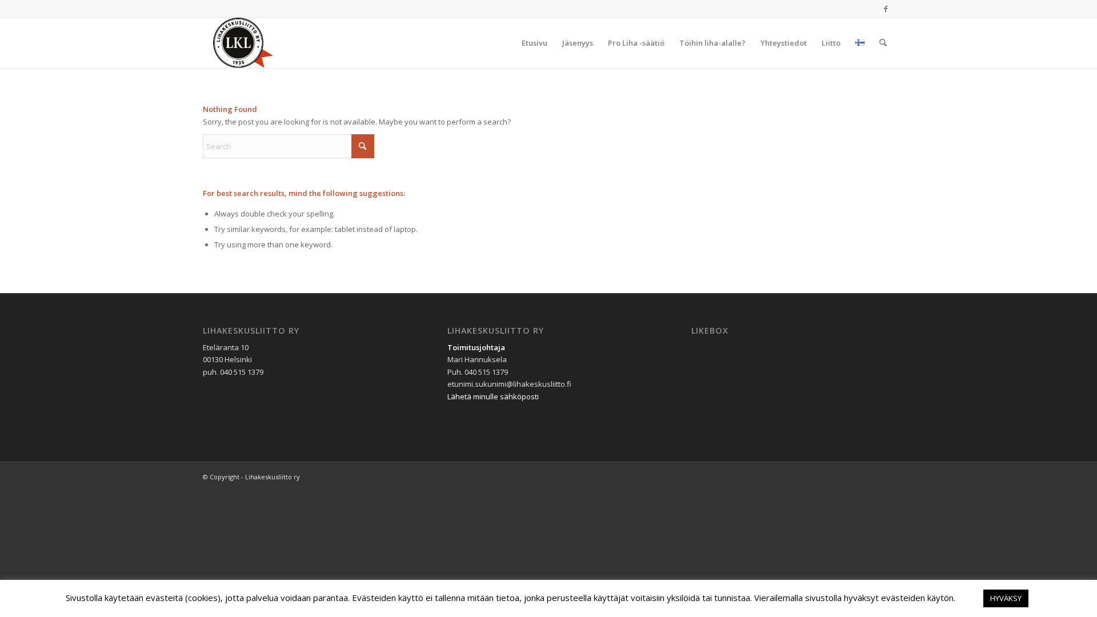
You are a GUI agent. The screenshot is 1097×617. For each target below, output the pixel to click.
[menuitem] (534, 43)
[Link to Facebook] (885, 8)
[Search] (883, 43)
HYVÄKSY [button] (1006, 598)
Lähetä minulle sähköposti (493, 396)
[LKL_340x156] (258, 43)
